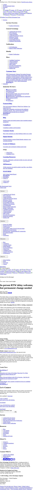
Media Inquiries (7, 456)
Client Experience (13, 61)
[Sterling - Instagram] (14, 459)
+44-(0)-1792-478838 (8, 454)
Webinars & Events (7, 436)
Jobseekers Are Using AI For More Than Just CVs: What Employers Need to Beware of (14, 373)
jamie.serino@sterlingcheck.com (8, 352)
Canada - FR (21, 10)
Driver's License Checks (9, 419)
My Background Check (9, 6)
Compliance (6, 243)
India (26, 11)
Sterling (12, 302)
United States (21, 14)
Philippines (7, 14)
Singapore (13, 14)
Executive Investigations (15, 65)
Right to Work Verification (15, 48)
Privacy (5, 448)
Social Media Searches (14, 39)
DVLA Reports (13, 33)
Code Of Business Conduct (11, 487)
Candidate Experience (14, 60)
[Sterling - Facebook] (4, 459)
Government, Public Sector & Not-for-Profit (13, 228)
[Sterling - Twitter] (9, 459)
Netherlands (23, 13)
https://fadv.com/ (15, 467)
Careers (5, 4)
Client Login (6, 181)
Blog (4, 242)
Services (5, 20)
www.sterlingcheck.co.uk (10, 348)
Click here (9, 396)
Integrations (6, 177)
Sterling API (12, 68)
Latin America (15, 13)
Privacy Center (17, 486)
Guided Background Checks (16, 35)
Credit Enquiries (13, 63)
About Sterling (6, 260)
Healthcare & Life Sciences (9, 230)
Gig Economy (6, 227)
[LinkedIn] (11, 293)
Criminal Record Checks (15, 31)
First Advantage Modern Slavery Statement (21, 489)
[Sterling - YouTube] (11, 459)
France (29, 269)
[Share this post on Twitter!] (10, 293)
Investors (5, 7)
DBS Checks (12, 64)
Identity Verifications (14, 54)
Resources (5, 114)
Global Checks (6, 422)
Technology (6, 235)
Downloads (6, 433)
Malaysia (29, 13)
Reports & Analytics (14, 67)
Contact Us (6, 182)
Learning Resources (8, 251)
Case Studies (6, 430)
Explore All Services (14, 25)
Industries (5, 83)
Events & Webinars (7, 247)
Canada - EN (13, 10)
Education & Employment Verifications (12, 420)
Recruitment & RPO (8, 232)
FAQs (4, 434)
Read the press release (26, 2)
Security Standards (13, 38)
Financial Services (7, 226)
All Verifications (13, 47)
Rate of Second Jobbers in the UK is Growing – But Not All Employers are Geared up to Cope (14, 378)
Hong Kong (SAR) (18, 11)
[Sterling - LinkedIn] (7, 459)
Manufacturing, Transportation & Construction (14, 231)
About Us (5, 178)
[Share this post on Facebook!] (8, 293)
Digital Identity (6, 246)
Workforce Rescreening (15, 41)
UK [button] (4, 8)
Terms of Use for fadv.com (6, 486)
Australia (6, 10)
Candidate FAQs (10, 154)
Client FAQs (9, 152)
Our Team (5, 262)
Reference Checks (13, 37)
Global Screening (13, 34)
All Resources (6, 253)
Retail (4, 234)
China (27, 10)
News (4, 261)
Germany (10, 11)
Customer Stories (7, 245)
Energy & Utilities (7, 224)
